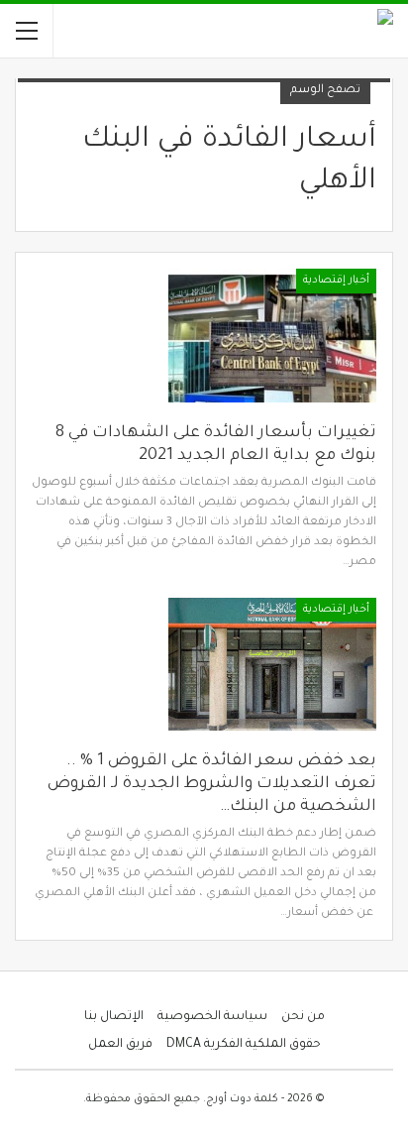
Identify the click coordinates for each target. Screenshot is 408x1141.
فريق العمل (120, 1045)
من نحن (303, 1017)
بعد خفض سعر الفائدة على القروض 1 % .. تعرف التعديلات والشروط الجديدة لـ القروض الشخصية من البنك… (212, 784)
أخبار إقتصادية (336, 280)
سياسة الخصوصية (212, 1017)
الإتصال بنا (114, 1017)
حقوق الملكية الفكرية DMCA (243, 1045)
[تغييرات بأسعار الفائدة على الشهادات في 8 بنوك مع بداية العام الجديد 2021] (272, 335)
